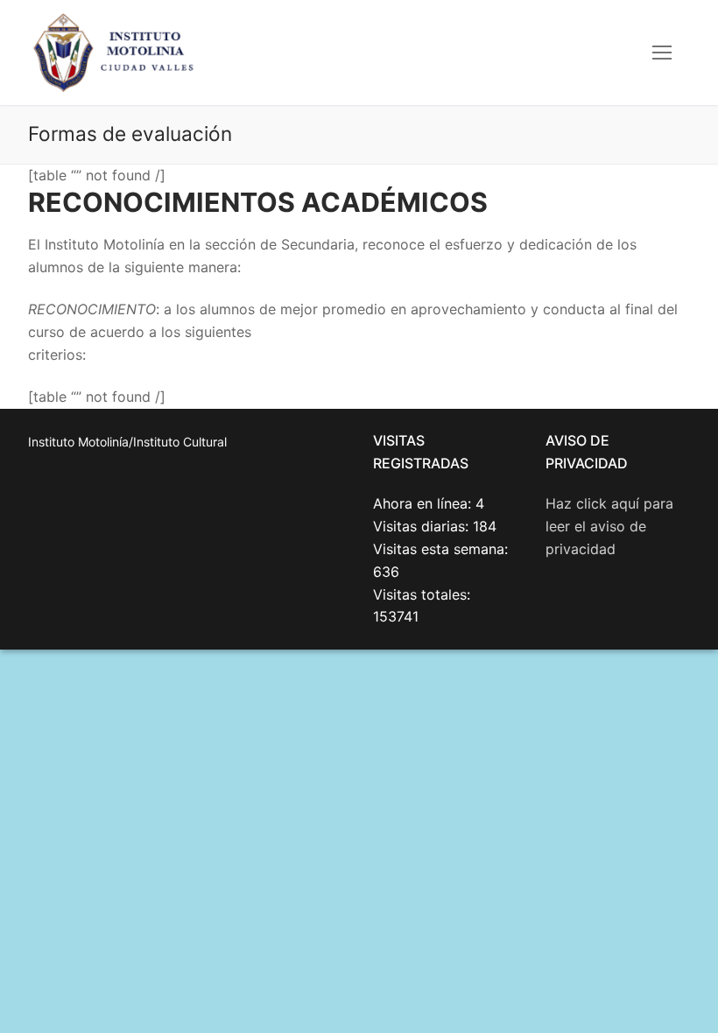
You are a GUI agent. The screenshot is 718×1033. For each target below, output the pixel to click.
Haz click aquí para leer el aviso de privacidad (609, 526)
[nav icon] (662, 52)
